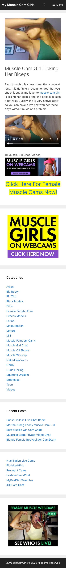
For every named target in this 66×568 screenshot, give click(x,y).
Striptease (13, 379)
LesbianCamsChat (18, 475)
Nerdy (10, 365)
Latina (10, 321)
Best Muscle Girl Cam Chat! (24, 429)
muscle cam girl (50, 92)
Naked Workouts (17, 360)
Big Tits (11, 296)
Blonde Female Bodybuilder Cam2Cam (31, 439)
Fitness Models (16, 316)
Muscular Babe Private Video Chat (28, 434)
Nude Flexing (14, 370)
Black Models (15, 301)
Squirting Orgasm (17, 374)
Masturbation (15, 325)
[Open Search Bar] (44, 5)
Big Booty (12, 291)
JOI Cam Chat (15, 485)
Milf (8, 335)
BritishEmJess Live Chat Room (25, 420)
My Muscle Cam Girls (18, 5)
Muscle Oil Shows (17, 350)
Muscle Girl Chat (19, 154)
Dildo (9, 306)
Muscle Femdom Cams (21, 340)
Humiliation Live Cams (20, 460)
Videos (35, 154)
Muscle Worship (16, 355)
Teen (9, 384)
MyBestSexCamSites (19, 480)
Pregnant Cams (16, 470)
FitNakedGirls (15, 465)
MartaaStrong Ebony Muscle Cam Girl (30, 425)
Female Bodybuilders (19, 311)
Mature (11, 330)
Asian (10, 286)
